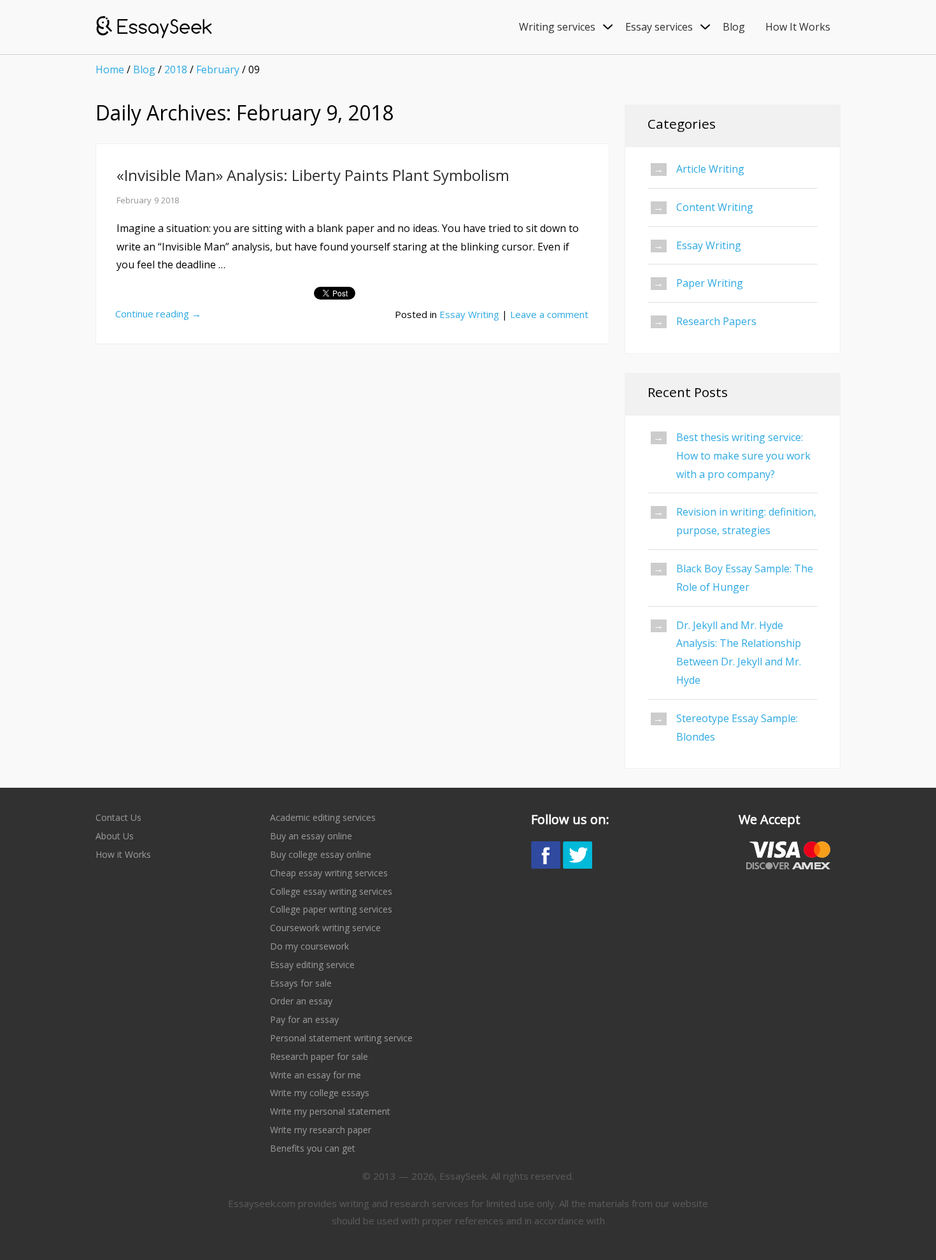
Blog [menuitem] (734, 27)
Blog (144, 69)
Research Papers (716, 321)
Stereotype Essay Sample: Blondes (737, 727)
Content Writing (714, 207)
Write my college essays (319, 1093)
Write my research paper (320, 1130)
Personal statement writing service (341, 1038)
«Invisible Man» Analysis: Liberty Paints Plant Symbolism (313, 174)
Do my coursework (309, 946)
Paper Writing (709, 283)
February (217, 69)
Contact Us (118, 817)
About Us (115, 836)
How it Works (123, 854)
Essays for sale (301, 983)
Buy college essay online (320, 854)
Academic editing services (323, 817)
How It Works (797, 27)
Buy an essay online (311, 836)
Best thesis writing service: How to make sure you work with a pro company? (743, 455)
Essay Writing (469, 314)
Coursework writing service (325, 928)
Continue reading (158, 313)
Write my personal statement (330, 1111)
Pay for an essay (304, 1019)
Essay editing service (312, 965)
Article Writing (710, 169)
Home (110, 69)
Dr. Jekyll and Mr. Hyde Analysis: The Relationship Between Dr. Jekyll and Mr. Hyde (738, 652)
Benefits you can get (312, 1148)
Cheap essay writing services (329, 873)
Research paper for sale (319, 1056)
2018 (175, 69)
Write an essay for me (315, 1075)
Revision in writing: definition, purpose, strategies (746, 521)
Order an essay (301, 1001)
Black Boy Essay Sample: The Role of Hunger (744, 577)
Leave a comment (549, 314)
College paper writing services (331, 909)
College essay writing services (331, 891)
